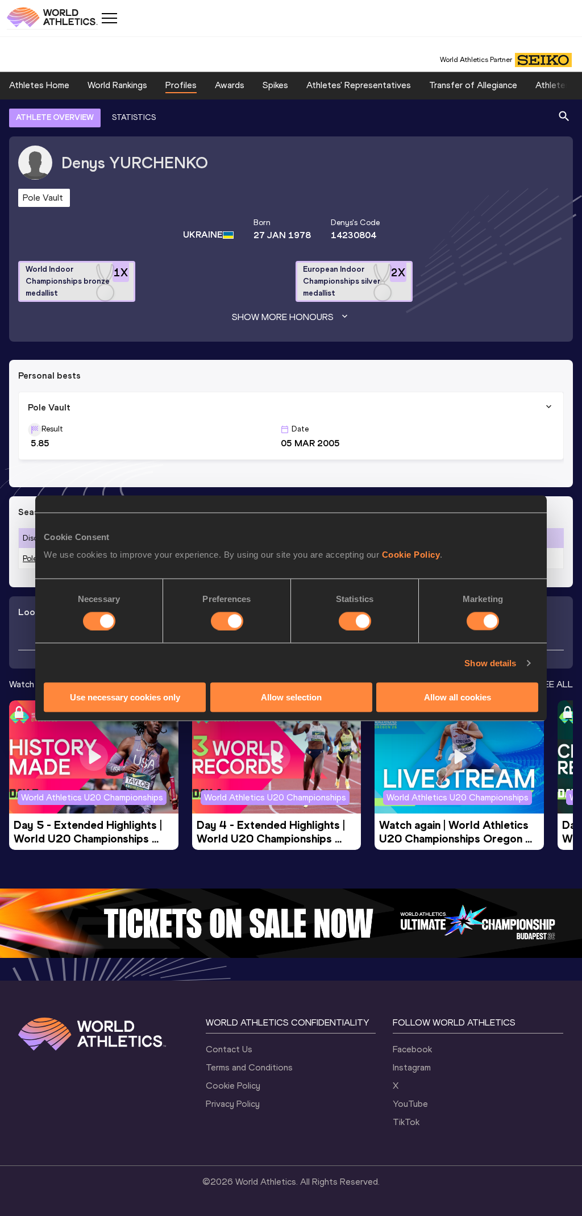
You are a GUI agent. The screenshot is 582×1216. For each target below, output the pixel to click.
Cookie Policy (411, 554)
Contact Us (229, 1049)
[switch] (227, 621)
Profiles (181, 85)
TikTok (406, 1122)
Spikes (275, 85)
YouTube (410, 1103)
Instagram (412, 1067)
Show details (490, 662)
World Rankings (117, 85)
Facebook (412, 1049)
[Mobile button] (109, 18)
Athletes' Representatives (358, 85)
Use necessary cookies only (125, 697)
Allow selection (291, 697)
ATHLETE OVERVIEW (55, 117)
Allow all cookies (457, 697)
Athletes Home (39, 85)
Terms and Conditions (249, 1067)
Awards (229, 85)
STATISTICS (134, 117)
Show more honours (283, 317)
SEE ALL (555, 684)
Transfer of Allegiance (473, 85)
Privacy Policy (233, 1103)
